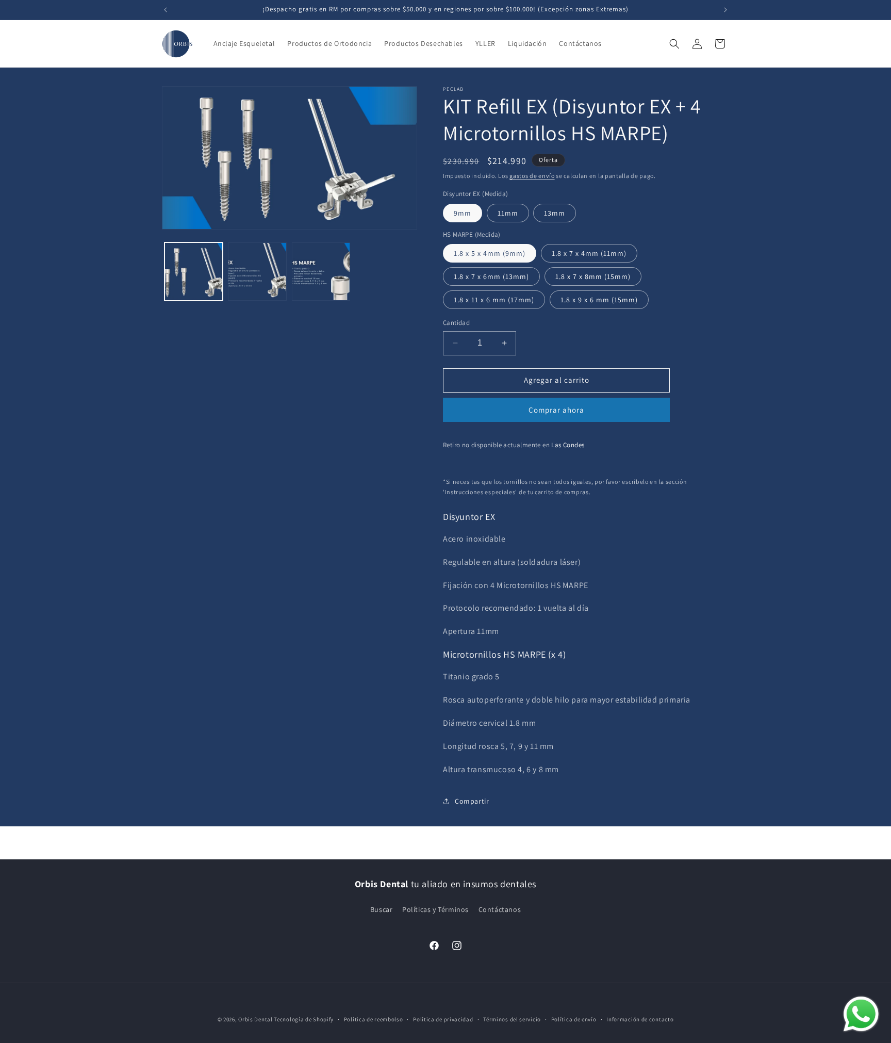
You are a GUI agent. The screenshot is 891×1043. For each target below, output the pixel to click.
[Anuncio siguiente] (725, 10)
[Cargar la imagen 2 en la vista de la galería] (257, 271)
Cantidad (456, 322)
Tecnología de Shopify (304, 1019)
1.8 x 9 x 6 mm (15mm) (599, 299)
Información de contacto (639, 1019)
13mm (554, 213)
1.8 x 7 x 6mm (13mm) (491, 276)
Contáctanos (499, 909)
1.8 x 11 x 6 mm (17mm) (494, 299)
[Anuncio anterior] (165, 10)
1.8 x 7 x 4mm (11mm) (589, 253)
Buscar (381, 909)
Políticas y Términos (435, 909)
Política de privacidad (443, 1019)
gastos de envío (532, 176)
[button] (674, 43)
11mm (508, 213)
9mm (462, 213)
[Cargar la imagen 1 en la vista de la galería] (193, 271)
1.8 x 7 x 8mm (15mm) (593, 276)
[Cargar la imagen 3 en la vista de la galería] (321, 271)
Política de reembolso (373, 1019)
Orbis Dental (255, 1019)
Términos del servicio (512, 1019)
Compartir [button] (472, 801)
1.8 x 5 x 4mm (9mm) (489, 253)
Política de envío (574, 1019)
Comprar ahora (556, 410)
